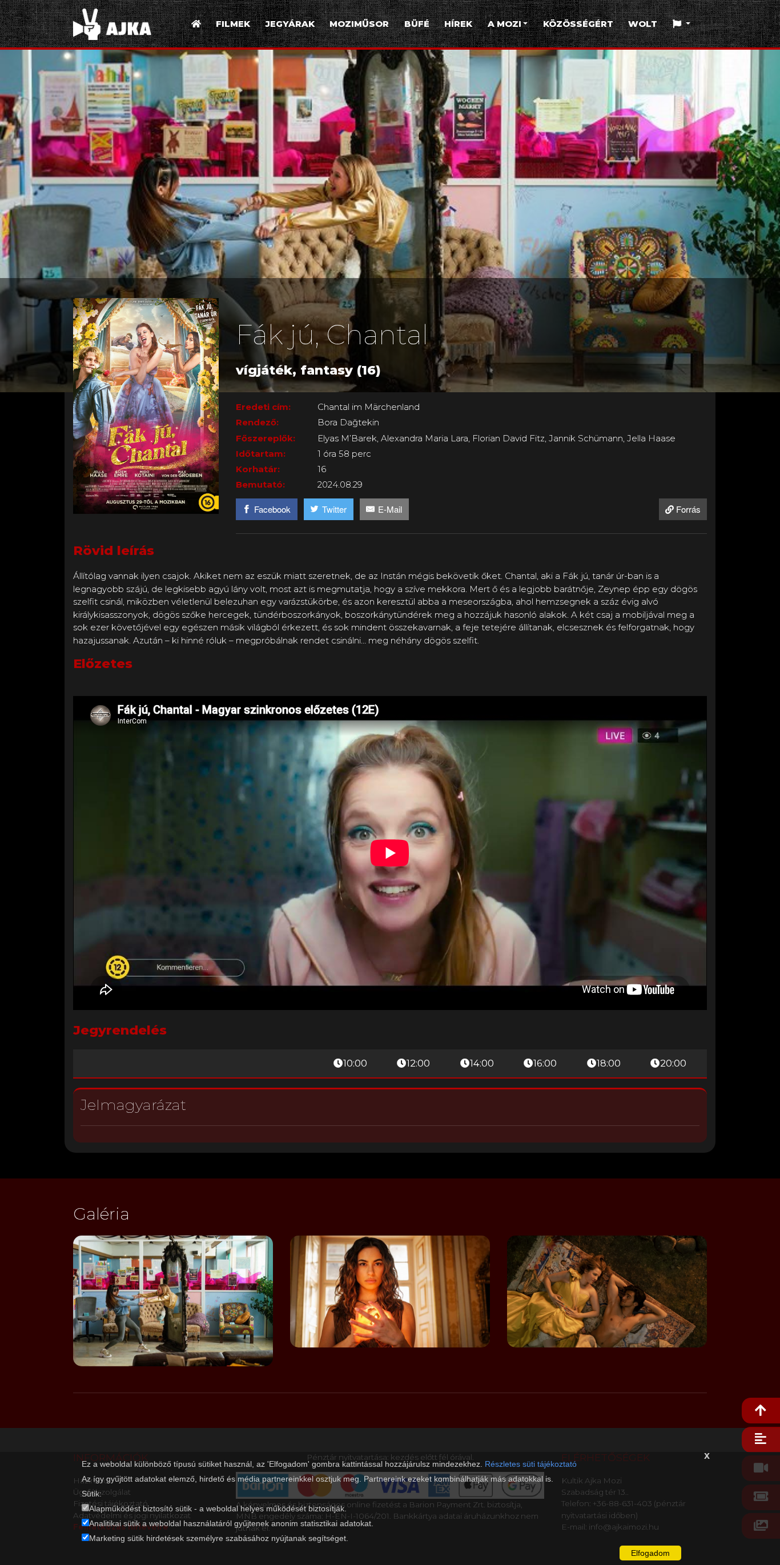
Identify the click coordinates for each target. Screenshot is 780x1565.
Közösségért (578, 23)
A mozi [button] (504, 23)
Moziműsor (359, 23)
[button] (681, 24)
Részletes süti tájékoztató (531, 1464)
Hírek (458, 23)
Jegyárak (290, 23)
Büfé (416, 23)
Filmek (233, 23)
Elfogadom (650, 1553)
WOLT (642, 23)
